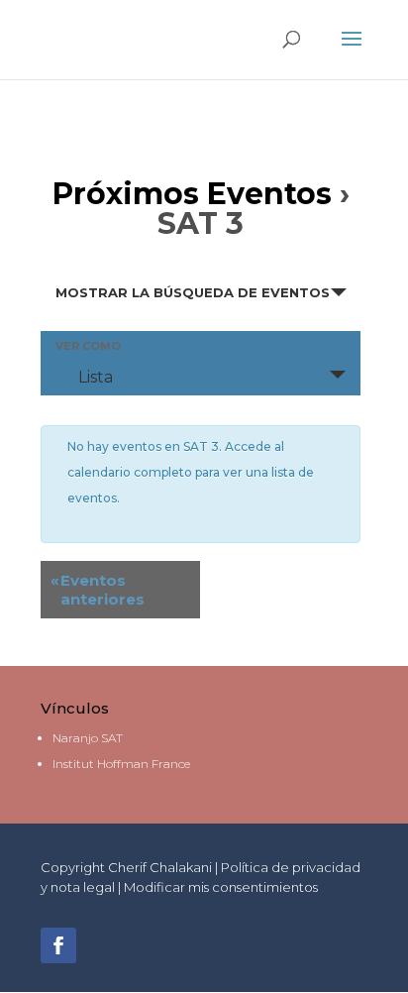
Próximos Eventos (192, 193)
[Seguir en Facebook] (58, 945)
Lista (95, 377)
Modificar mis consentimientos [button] (221, 887)
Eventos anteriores (98, 589)
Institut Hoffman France (121, 763)
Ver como (88, 346)
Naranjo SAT (87, 737)
